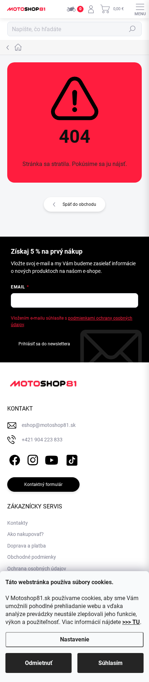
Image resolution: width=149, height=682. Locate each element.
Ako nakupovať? (25, 534)
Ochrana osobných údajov (36, 568)
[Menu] (140, 9)
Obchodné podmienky (31, 557)
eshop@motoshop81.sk (49, 425)
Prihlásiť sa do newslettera (44, 343)
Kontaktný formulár (43, 484)
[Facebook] (13, 458)
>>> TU (131, 622)
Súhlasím (110, 663)
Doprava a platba (26, 546)
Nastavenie (74, 639)
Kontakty (17, 523)
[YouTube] (51, 458)
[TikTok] (70, 458)
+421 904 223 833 (42, 439)
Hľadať (132, 29)
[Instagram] (31, 458)
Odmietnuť (38, 663)
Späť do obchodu (79, 204)
